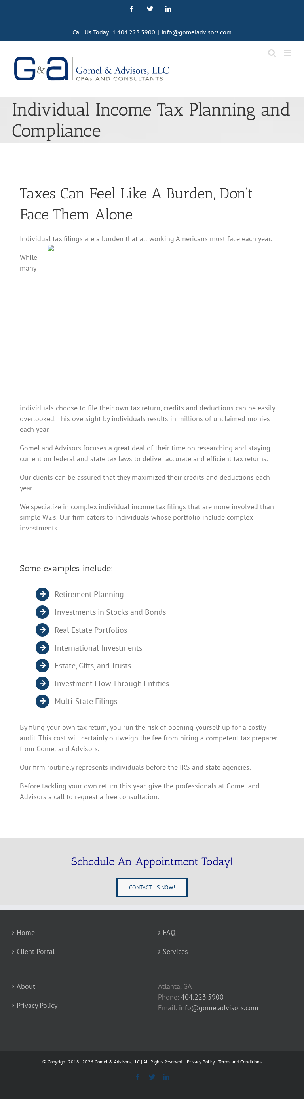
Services (175, 951)
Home (26, 932)
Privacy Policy (37, 1005)
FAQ (169, 932)
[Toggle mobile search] (272, 53)
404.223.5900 (202, 997)
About (26, 986)
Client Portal (36, 951)
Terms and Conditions (240, 1062)
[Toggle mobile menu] (288, 53)
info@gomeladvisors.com (197, 32)
